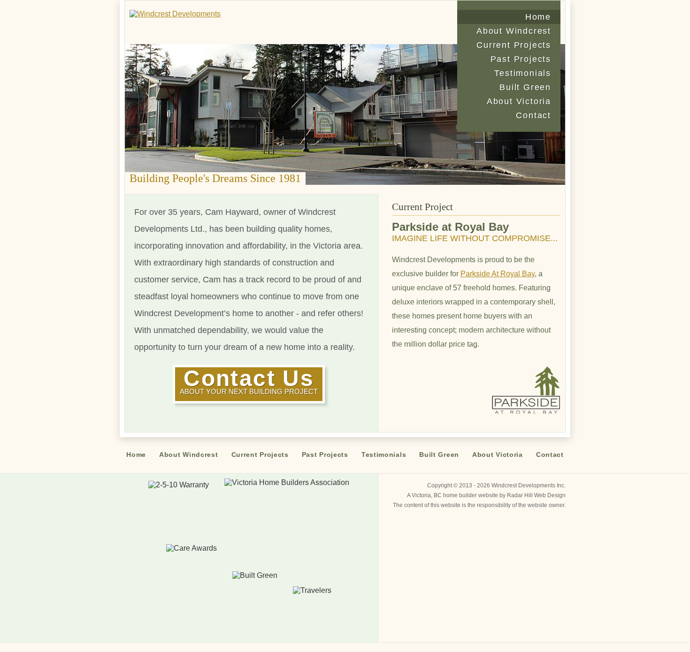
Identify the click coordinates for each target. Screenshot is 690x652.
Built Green (525, 87)
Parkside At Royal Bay (497, 274)
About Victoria (519, 101)
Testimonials (522, 73)
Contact (533, 115)
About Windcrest (513, 31)
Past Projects (521, 59)
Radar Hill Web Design (536, 495)
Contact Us (249, 380)
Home (538, 17)
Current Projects (513, 45)
